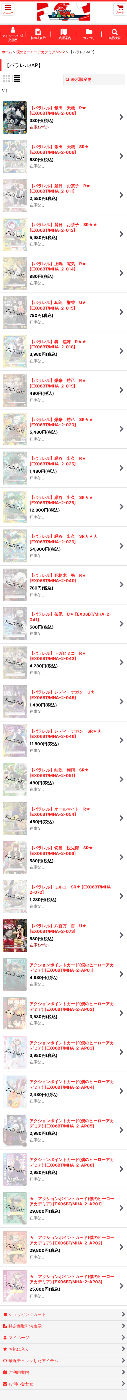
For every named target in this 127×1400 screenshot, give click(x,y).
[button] (7, 9)
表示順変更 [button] (81, 79)
